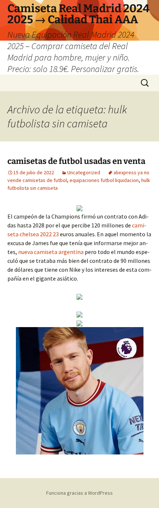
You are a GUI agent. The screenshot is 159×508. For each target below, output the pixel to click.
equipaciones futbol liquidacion (104, 180)
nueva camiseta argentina (51, 251)
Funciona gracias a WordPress (79, 493)
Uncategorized (83, 172)
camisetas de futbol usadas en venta (76, 161)
